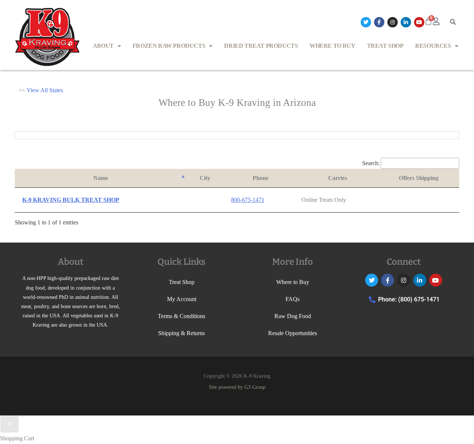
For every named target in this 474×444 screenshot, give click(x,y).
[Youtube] (419, 22)
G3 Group (255, 387)
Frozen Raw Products (169, 46)
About (103, 46)
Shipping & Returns (181, 333)
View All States (45, 90)
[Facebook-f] (379, 22)
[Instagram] (392, 22)
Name (100, 178)
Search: (371, 163)
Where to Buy (332, 46)
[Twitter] (366, 22)
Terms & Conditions (181, 316)
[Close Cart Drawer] (9, 424)
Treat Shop (385, 46)
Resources (433, 46)
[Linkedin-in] (406, 22)
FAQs (293, 299)
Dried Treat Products (261, 46)
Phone (260, 178)
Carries (337, 178)
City (205, 178)
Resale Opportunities (292, 333)
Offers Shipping (418, 178)
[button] (453, 22)
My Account (181, 299)
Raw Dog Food (292, 316)
